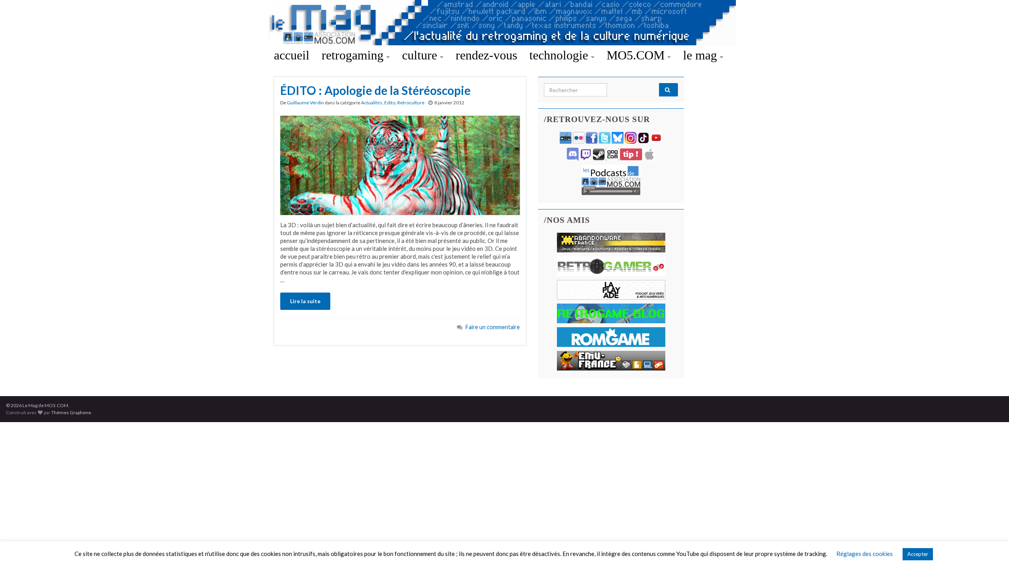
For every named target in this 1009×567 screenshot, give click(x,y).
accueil (291, 55)
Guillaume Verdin (305, 103)
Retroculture (410, 103)
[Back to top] (991, 549)
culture (421, 55)
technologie (560, 55)
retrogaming (354, 55)
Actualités (371, 103)
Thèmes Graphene (71, 412)
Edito (389, 103)
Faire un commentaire (492, 327)
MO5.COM (637, 55)
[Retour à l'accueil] (504, 22)
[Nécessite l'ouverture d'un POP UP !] (610, 179)
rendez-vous (486, 55)
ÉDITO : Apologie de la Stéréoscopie (375, 90)
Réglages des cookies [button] (864, 553)
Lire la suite (305, 301)
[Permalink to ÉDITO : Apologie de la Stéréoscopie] (400, 164)
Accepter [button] (917, 554)
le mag (701, 55)
